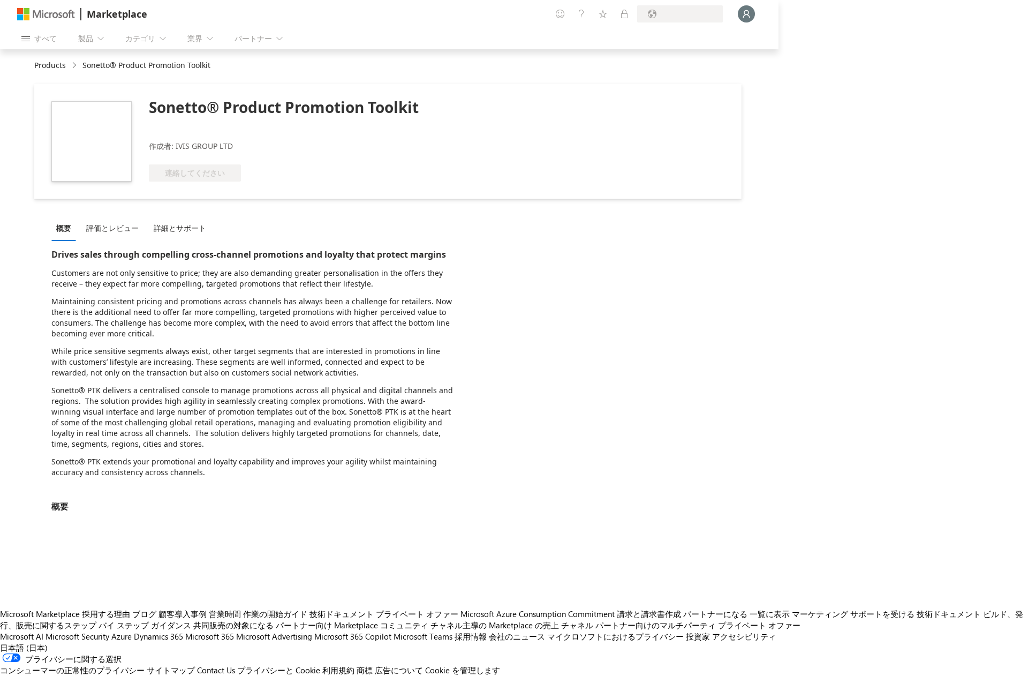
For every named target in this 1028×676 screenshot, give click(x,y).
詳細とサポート (180, 228)
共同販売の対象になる (233, 625)
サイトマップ (171, 670)
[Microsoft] (46, 14)
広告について (399, 670)
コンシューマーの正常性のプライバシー (72, 670)
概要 (63, 228)
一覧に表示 (770, 614)
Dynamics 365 (158, 636)
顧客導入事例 (182, 614)
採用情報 (471, 636)
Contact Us (216, 670)
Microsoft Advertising (274, 636)
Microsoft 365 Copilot (352, 636)
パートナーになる (715, 614)
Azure (121, 636)
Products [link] (50, 65)
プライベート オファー (417, 614)
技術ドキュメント (341, 614)
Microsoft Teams (423, 636)
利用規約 (338, 670)
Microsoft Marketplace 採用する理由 (65, 614)
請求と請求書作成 (649, 614)
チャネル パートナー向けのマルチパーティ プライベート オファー (680, 625)
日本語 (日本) (24, 647)
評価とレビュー (112, 228)
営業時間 (225, 614)
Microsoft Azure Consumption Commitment (537, 614)
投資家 (698, 636)
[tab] (66, 227)
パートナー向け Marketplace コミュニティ (352, 625)
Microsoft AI (21, 636)
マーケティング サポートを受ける (853, 614)
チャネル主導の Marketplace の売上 (494, 625)
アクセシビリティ (744, 636)
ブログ (144, 614)
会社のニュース (517, 636)
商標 (365, 670)
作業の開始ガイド (275, 614)
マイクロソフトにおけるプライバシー (615, 636)
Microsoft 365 (209, 636)
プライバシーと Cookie (278, 670)
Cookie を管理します (462, 670)
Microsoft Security (77, 636)
